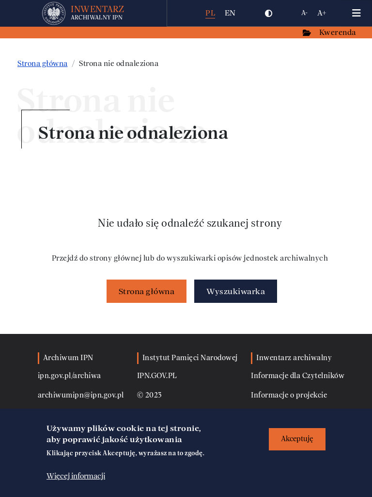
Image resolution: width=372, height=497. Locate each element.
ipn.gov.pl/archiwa (69, 376)
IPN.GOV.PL (157, 376)
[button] (268, 13)
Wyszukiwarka (235, 291)
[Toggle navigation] (356, 13)
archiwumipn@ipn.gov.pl (81, 395)
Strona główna (42, 63)
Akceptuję (297, 439)
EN (230, 12)
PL (210, 12)
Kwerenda (338, 32)
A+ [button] (321, 12)
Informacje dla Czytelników (297, 376)
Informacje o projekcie (289, 395)
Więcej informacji (75, 476)
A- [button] (304, 12)
